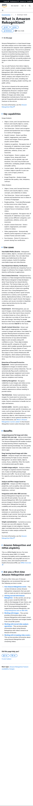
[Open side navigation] (2, 10)
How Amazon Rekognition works (15, 587)
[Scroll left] (10, 5)
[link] (22, 15)
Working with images (11, 613)
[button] (7, 38)
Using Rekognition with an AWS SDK (16, 610)
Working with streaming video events (17, 635)
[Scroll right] (25, 5)
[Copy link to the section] (2, 114)
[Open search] (29, 6)
